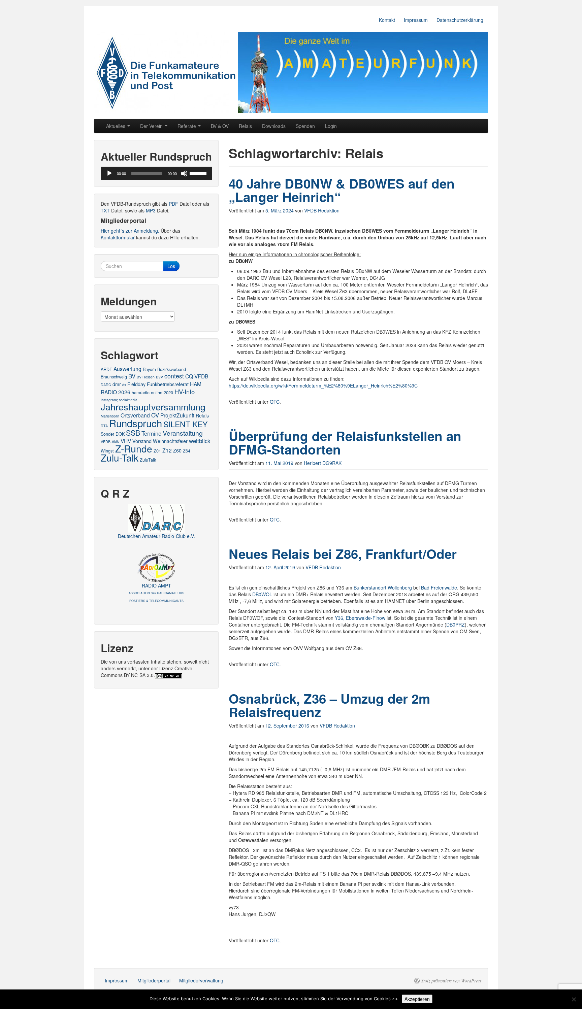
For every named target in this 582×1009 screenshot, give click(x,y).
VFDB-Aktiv (110, 441)
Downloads (274, 126)
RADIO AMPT (156, 592)
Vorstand (142, 441)
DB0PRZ (455, 624)
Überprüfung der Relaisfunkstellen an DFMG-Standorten (345, 443)
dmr (116, 384)
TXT (105, 210)
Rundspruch (135, 423)
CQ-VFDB (196, 376)
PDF (173, 203)
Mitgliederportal (153, 980)
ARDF (106, 369)
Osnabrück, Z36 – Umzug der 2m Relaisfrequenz (329, 705)
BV (131, 376)
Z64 (186, 450)
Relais (245, 126)
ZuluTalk (148, 460)
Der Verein (152, 126)
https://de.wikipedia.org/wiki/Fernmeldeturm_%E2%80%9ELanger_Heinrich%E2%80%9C (323, 385)
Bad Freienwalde (439, 587)
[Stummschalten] (184, 173)
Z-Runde (133, 448)
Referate (187, 126)
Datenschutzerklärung (460, 19)
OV (155, 415)
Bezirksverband (171, 369)
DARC (106, 384)
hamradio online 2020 (152, 392)
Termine (151, 433)
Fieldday (136, 384)
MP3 (151, 210)
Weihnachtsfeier (170, 441)
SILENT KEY (185, 424)
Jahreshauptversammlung (153, 406)
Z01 (157, 450)
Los (171, 266)
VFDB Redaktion (322, 210)
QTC (275, 401)
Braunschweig (114, 376)
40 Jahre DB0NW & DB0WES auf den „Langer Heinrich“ (342, 190)
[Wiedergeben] (109, 173)
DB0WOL (262, 594)
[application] (156, 173)
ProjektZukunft (177, 415)
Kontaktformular (118, 237)
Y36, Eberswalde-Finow (360, 617)
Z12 (167, 450)
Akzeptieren (417, 999)
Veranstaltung (183, 432)
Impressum (416, 19)
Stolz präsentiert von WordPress (451, 980)
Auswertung (127, 368)
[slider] (199, 173)
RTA (104, 425)
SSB (133, 433)
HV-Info (184, 391)
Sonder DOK (113, 434)
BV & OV (220, 126)
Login (331, 126)
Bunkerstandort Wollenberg (383, 587)
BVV (159, 376)
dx (124, 384)
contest (174, 376)
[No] (573, 999)
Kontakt (387, 19)
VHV (126, 440)
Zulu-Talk (119, 457)
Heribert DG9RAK (323, 463)
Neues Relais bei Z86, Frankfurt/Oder (343, 553)
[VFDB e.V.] (291, 72)
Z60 (177, 450)
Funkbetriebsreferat (168, 384)
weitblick (199, 441)
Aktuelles (116, 126)
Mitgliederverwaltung (201, 980)
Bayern (149, 369)
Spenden (305, 126)
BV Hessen (146, 376)
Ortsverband (135, 415)
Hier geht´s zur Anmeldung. (130, 230)
